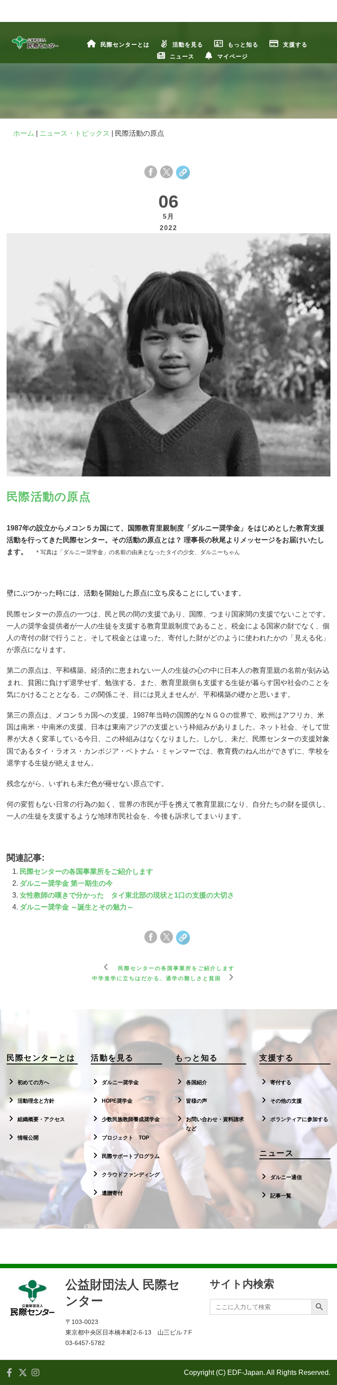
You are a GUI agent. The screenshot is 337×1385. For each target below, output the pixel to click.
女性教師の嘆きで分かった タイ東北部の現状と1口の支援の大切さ (127, 895)
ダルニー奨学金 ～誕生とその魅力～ (77, 907)
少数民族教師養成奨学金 (131, 1119)
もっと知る (243, 44)
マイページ (232, 56)
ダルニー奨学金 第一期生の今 (66, 883)
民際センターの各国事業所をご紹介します (86, 871)
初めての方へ (33, 1082)
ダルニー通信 (286, 1177)
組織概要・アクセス (41, 1119)
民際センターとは (125, 44)
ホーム (23, 133)
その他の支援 (286, 1101)
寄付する (280, 1082)
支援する (295, 44)
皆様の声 (196, 1101)
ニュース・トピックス (74, 133)
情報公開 (28, 1138)
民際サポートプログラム (131, 1156)
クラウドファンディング (131, 1175)
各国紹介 (196, 1082)
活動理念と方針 (36, 1101)
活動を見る (187, 44)
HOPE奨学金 (117, 1101)
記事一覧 (280, 1196)
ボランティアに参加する (299, 1119)
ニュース (182, 56)
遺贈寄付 (112, 1193)
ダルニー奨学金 (120, 1082)
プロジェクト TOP (125, 1138)
